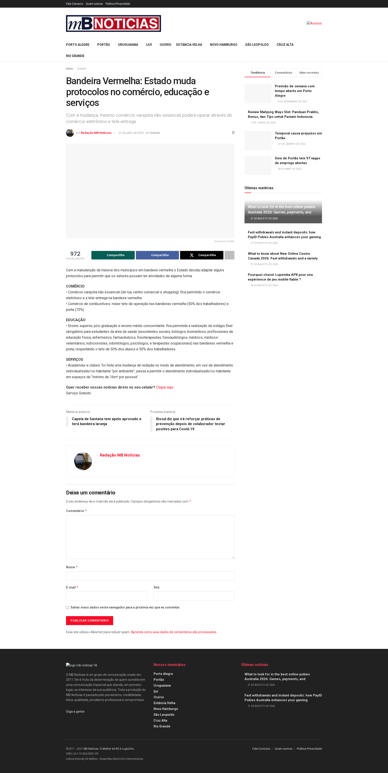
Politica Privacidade (118, 3)
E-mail (72, 587)
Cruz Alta (285, 44)
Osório (165, 44)
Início (69, 68)
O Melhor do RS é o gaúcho (117, 748)
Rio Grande (75, 56)
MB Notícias (91, 748)
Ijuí (149, 44)
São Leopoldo (257, 44)
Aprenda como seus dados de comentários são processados (173, 632)
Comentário (76, 511)
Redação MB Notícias (96, 132)
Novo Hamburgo (223, 44)
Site (156, 587)
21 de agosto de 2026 (264, 218)
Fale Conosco (74, 3)
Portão (103, 44)
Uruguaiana (128, 44)
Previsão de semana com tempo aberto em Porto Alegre (295, 91)
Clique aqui (164, 387)
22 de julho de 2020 (131, 132)
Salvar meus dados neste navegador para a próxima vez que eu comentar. (125, 607)
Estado (81, 68)
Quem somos (94, 3)
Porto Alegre (77, 44)
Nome (72, 567)
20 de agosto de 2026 (264, 285)
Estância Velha (189, 44)
